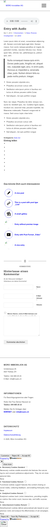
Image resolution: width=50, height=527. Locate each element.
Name (38, 288)
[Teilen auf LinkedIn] (7, 155)
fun (19, 138)
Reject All (15, 456)
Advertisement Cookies (11, 505)
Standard (21, 467)
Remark (20, 482)
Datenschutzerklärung (12, 434)
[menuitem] (42, 5)
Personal (33, 33)
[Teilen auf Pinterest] (7, 151)
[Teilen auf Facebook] (7, 143)
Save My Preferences (19, 517)
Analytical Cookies (9, 493)
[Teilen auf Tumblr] (7, 158)
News (28, 33)
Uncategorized (8, 36)
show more (7, 464)
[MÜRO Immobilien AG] (21, 5)
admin (19, 36)
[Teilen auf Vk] (7, 162)
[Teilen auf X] (7, 147)
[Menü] (42, 5)
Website (39, 305)
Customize (5, 456)
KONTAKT (8, 411)
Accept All (26, 456)
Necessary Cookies (9, 467)
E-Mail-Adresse (39, 298)
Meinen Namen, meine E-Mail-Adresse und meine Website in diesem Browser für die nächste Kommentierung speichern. (22, 316)
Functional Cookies (9, 482)
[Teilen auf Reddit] (7, 166)
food (15, 138)
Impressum (8, 430)
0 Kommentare (18, 33)
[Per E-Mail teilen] (7, 170)
